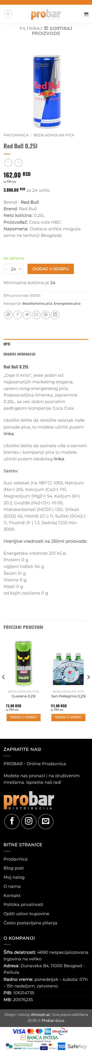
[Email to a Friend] (36, 315)
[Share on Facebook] (17, 315)
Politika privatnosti (23, 904)
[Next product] (8, 163)
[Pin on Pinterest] (46, 315)
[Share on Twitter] (27, 315)
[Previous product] (18, 163)
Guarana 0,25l (24, 696)
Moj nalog (14, 877)
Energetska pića (67, 303)
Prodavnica (16, 135)
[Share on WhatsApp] (8, 315)
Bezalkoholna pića (53, 135)
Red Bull (30, 202)
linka (9, 433)
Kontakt (12, 895)
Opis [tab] (7, 343)
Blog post (14, 867)
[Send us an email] (45, 821)
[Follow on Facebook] (12, 821)
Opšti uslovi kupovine (26, 913)
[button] (8, 14)
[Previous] (4, 687)
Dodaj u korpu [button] (23, 717)
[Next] (88, 687)
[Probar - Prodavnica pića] (46, 14)
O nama (12, 886)
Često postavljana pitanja (30, 922)
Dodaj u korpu (51, 268)
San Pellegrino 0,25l (68, 696)
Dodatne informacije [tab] (19, 354)
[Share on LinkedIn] (55, 315)
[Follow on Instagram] (29, 821)
